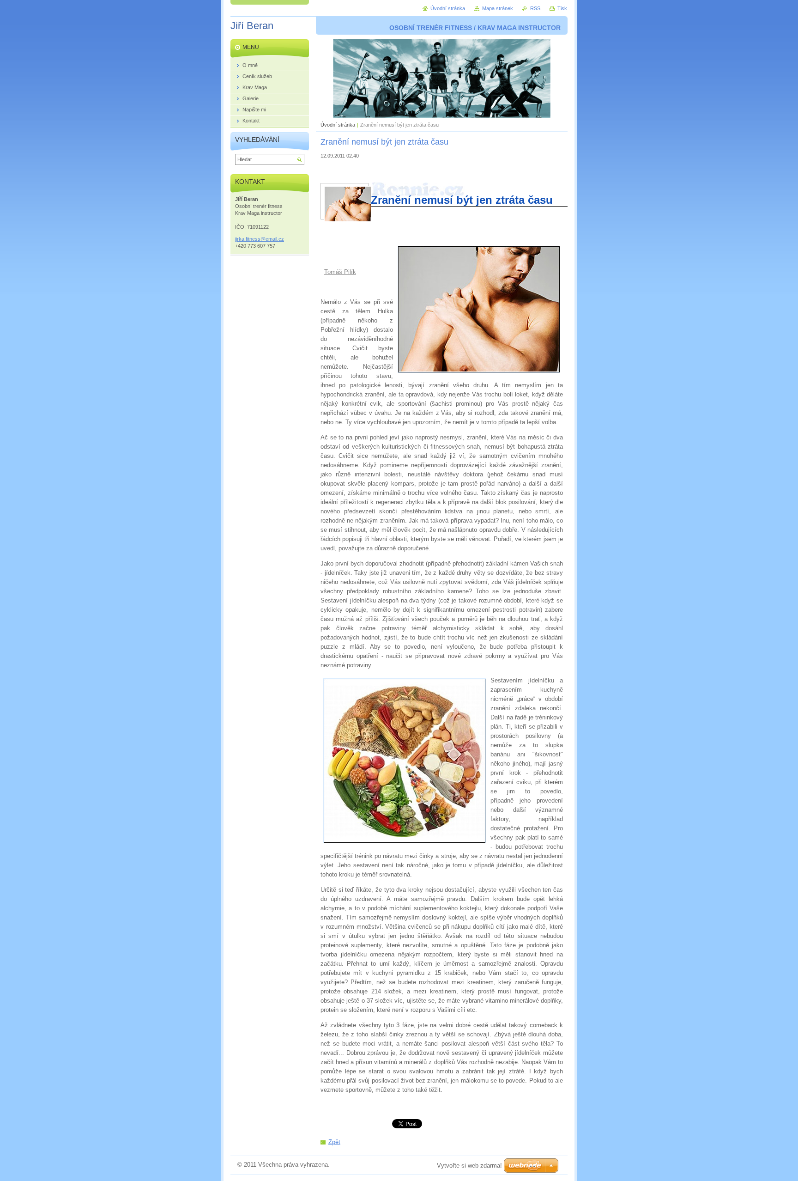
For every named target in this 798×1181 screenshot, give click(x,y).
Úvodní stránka (337, 125)
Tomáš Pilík (340, 271)
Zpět (334, 1141)
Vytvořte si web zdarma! (469, 1165)
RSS (535, 8)
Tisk (562, 8)
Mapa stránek (497, 8)
